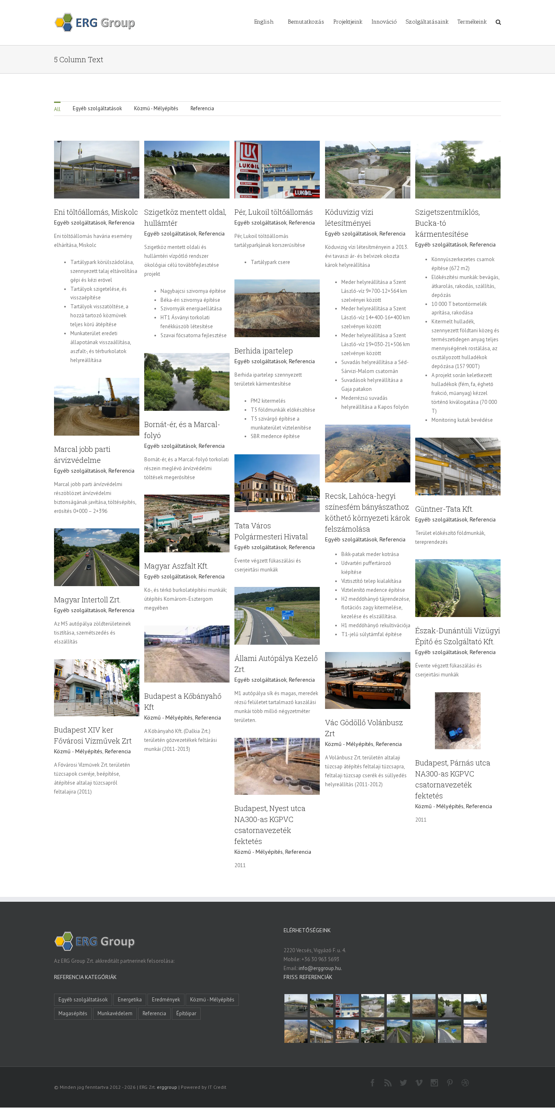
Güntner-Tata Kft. (444, 509)
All (57, 109)
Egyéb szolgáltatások (97, 108)
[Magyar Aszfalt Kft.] (372, 1031)
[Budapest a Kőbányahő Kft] (475, 1031)
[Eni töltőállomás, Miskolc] (296, 1005)
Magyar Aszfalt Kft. (176, 566)
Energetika (130, 999)
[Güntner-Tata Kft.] (321, 1031)
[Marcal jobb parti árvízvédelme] (475, 1005)
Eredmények (166, 999)
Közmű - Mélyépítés (156, 108)
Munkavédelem (115, 1013)
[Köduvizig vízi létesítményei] (372, 1005)
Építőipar (186, 1013)
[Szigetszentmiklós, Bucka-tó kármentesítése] (398, 1005)
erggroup (167, 1087)
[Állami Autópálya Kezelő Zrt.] (449, 1031)
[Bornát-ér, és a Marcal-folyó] (449, 1005)
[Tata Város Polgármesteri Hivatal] (347, 1031)
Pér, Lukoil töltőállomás (273, 212)
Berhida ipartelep (263, 350)
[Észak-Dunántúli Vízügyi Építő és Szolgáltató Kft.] (424, 1031)
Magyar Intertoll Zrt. (87, 599)
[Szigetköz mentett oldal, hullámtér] (321, 1005)
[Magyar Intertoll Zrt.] (398, 1031)
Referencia (202, 108)
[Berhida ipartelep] (424, 1005)
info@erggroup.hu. (320, 968)
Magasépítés (73, 1013)
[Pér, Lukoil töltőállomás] (347, 1005)
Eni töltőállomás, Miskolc (96, 212)
